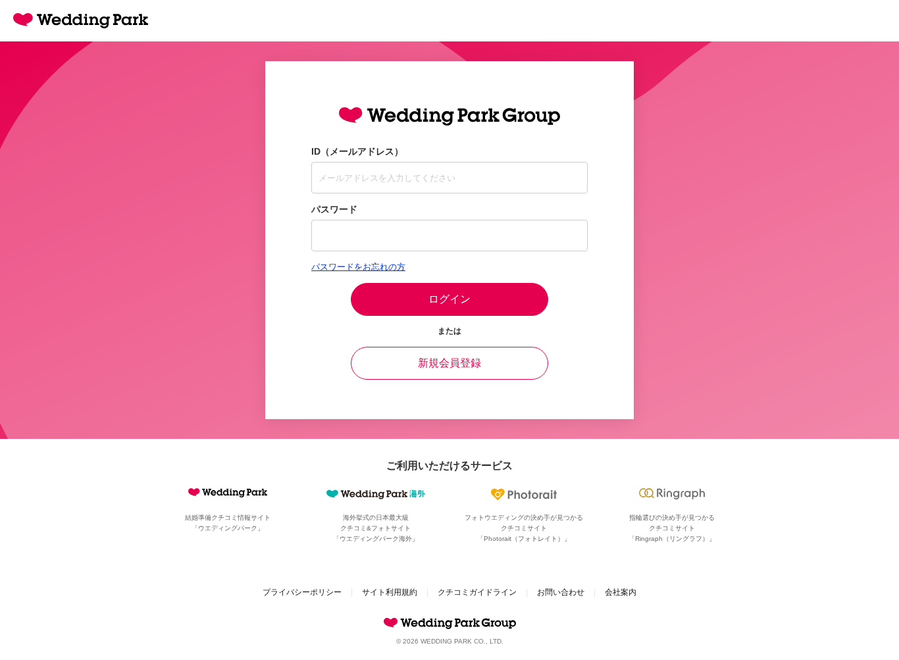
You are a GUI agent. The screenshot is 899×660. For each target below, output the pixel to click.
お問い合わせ (560, 592)
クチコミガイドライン (477, 592)
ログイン (449, 299)
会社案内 (620, 592)
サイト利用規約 (389, 592)
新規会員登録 (449, 362)
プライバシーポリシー (302, 592)
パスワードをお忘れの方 (358, 267)
